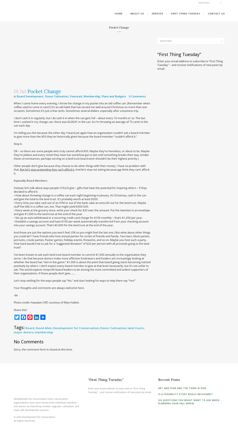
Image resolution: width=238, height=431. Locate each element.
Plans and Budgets (114, 96)
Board (29, 328)
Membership (91, 96)
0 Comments (137, 96)
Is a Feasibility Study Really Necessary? (185, 394)
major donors (24, 332)
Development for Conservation (76, 328)
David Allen (44, 328)
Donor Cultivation (56, 96)
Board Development (30, 96)
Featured (76, 96)
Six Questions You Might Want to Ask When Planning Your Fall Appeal (188, 402)
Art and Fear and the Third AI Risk (182, 388)
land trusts (136, 328)
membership (44, 332)
